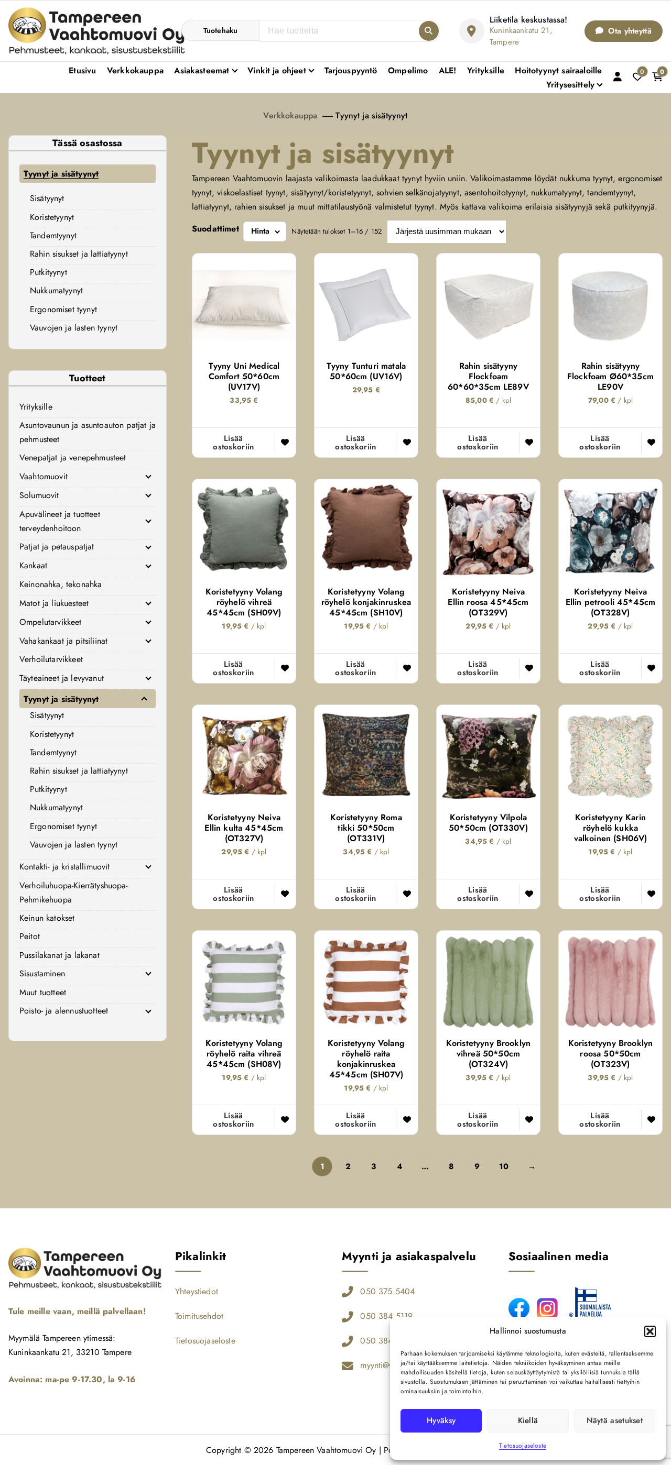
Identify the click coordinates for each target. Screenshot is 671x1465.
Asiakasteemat (201, 70)
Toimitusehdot (199, 1316)
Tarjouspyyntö (350, 70)
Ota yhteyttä (628, 31)
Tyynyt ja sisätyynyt (371, 115)
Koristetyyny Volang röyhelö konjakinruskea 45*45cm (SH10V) (366, 602)
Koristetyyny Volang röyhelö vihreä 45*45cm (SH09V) (244, 602)
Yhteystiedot (196, 1291)
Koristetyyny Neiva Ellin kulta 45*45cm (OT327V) (243, 828)
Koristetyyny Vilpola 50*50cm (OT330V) (488, 822)
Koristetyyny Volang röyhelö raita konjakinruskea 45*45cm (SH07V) (366, 1059)
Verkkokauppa (135, 70)
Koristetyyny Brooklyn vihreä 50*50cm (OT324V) (488, 1054)
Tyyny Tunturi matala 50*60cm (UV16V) (366, 371)
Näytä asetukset (615, 1420)
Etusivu (82, 70)
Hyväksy (441, 1420)
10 (503, 1166)
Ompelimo (408, 70)
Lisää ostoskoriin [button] (233, 443)
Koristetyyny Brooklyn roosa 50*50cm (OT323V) (610, 1054)
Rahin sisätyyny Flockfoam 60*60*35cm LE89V (488, 376)
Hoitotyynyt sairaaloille (558, 70)
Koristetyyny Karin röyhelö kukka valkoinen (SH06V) (610, 828)
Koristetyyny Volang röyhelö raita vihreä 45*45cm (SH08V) (244, 1054)
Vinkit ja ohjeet (276, 70)
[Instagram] (547, 1308)
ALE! (448, 70)
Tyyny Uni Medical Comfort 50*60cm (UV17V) (244, 376)
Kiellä (528, 1420)
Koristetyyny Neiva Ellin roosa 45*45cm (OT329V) (488, 602)
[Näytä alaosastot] (148, 476)
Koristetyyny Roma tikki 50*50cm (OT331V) (366, 828)
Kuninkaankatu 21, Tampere (521, 36)
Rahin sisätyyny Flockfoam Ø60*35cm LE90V (610, 376)
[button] (650, 1331)
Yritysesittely (570, 85)
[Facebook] (518, 1308)
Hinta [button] (260, 231)
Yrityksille (485, 70)
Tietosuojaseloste (522, 1445)
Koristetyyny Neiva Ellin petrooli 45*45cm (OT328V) (611, 602)
